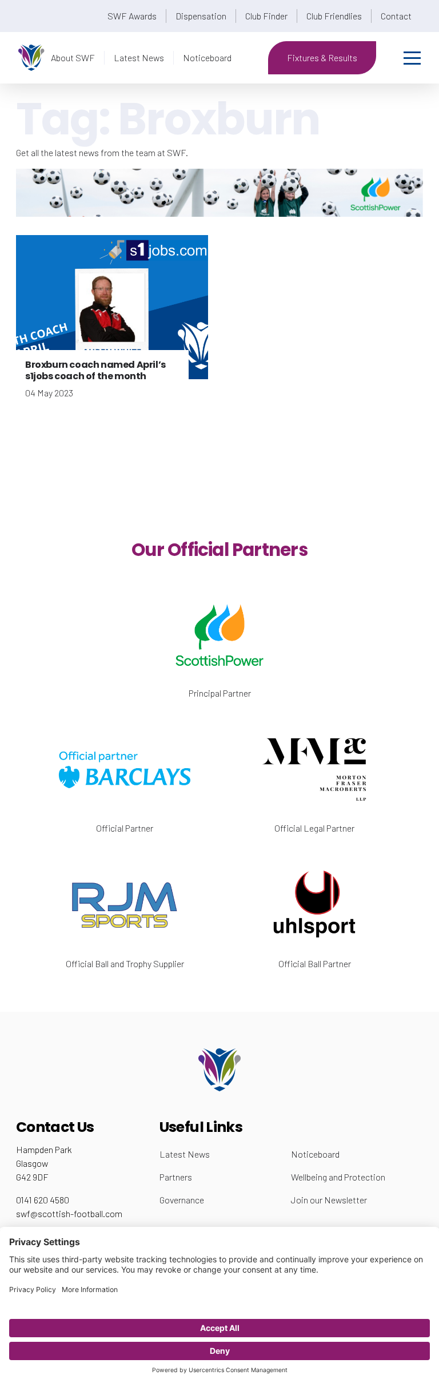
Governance (181, 1199)
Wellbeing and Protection (338, 1176)
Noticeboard (207, 57)
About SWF (73, 57)
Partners (175, 1176)
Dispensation (200, 15)
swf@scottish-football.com (69, 1213)
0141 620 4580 (42, 1199)
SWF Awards (132, 15)
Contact (396, 15)
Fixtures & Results (322, 57)
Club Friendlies (334, 15)
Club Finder (266, 15)
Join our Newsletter (329, 1199)
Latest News (139, 57)
